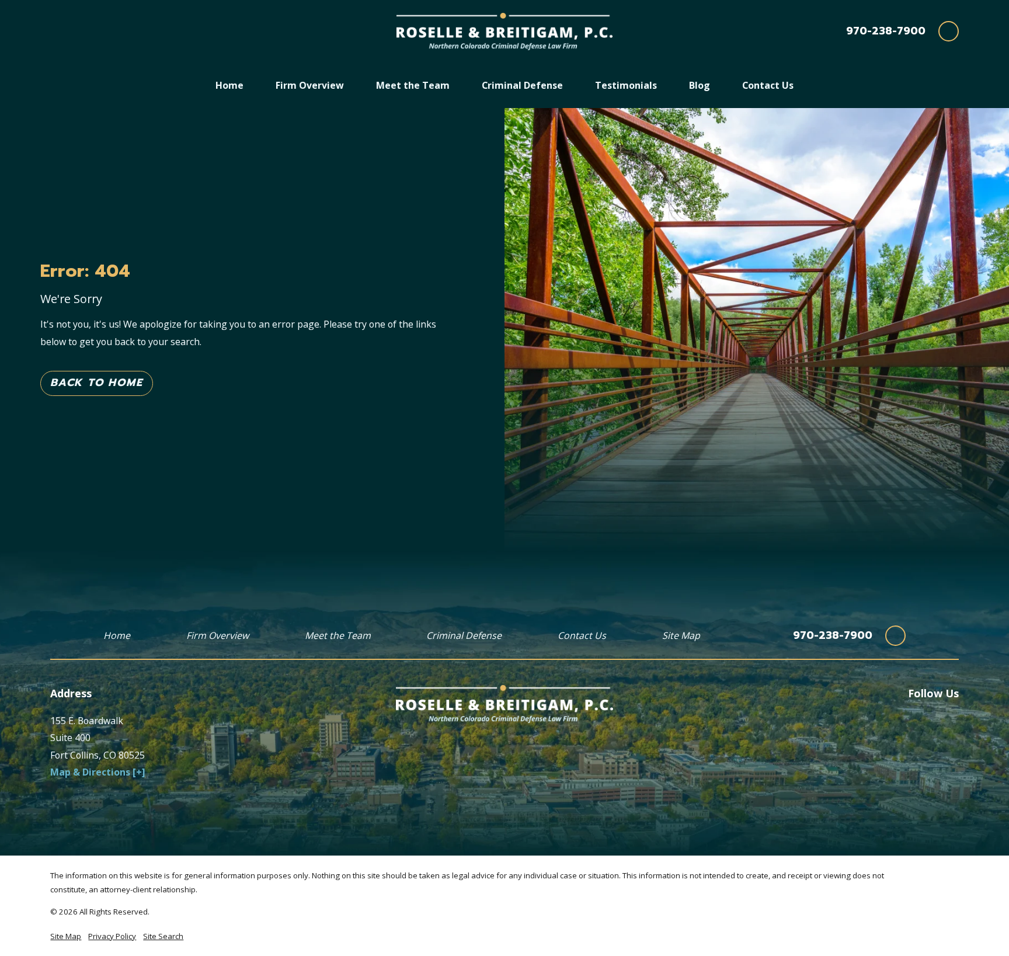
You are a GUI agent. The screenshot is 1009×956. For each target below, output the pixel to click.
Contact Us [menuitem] (768, 85)
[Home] (504, 32)
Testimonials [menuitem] (626, 85)
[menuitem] (65, 936)
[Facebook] (898, 718)
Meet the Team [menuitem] (413, 85)
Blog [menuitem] (699, 85)
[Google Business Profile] (951, 718)
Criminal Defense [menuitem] (522, 85)
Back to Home (96, 382)
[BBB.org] (924, 718)
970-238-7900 (886, 31)
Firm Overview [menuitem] (310, 85)
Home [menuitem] (229, 85)
